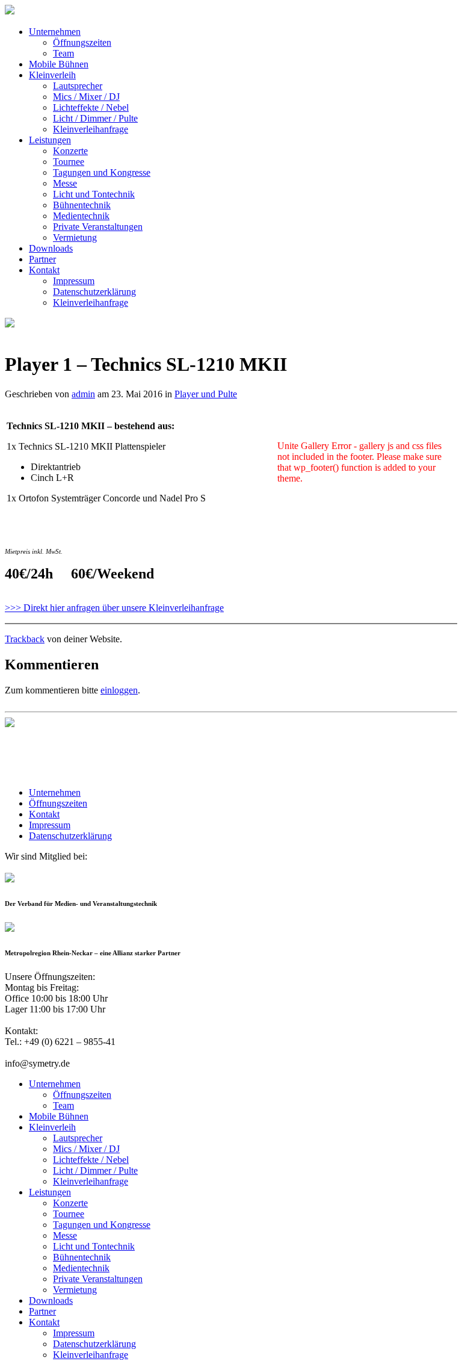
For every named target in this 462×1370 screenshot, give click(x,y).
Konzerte (70, 151)
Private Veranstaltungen (98, 227)
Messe (65, 183)
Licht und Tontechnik (94, 194)
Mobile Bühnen (58, 64)
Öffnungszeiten (82, 42)
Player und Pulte (205, 394)
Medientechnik (81, 216)
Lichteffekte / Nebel (91, 107)
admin (83, 394)
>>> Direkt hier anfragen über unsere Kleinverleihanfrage (114, 608)
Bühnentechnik (82, 205)
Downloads (51, 248)
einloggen (119, 690)
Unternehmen (55, 31)
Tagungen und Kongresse (101, 172)
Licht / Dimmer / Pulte (95, 118)
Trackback (25, 639)
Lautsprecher (77, 86)
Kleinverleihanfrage (90, 129)
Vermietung (75, 237)
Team (63, 53)
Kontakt (44, 270)
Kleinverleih (52, 75)
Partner (42, 259)
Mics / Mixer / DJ (86, 96)
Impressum (73, 281)
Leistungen (50, 140)
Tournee (68, 162)
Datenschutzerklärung (94, 292)
